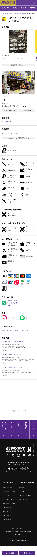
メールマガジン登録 (24, 495)
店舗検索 (10, 13)
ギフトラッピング (8, 495)
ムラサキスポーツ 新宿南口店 (11, 355)
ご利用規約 (27, 532)
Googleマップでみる (18, 411)
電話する (27, 553)
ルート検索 (10, 553)
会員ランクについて (9, 491)
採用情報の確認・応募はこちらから (15, 330)
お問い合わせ (7, 520)
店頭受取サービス (8, 487)
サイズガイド (7, 511)
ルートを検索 (27, 110)
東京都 (17, 13)
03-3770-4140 (7, 122)
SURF (15, 8)
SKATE (32, 8)
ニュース (21, 491)
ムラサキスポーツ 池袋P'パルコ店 (12, 367)
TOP (3, 13)
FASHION (5, 8)
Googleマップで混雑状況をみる (18, 138)
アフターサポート (8, 499)
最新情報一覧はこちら (18, 65)
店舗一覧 (21, 487)
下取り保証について (9, 503)
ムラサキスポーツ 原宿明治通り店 (13, 342)
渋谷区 (24, 13)
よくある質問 (7, 515)
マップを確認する (10, 110)
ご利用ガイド (7, 507)
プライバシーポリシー (18, 529)
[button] (18, 82)
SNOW (23, 8)
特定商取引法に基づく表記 (14, 532)
